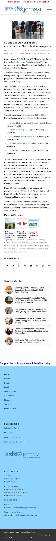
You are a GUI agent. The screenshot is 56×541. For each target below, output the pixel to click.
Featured (43, 50)
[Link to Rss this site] (50, 535)
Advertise (8, 476)
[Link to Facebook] (38, 535)
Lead (48, 50)
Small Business (10, 391)
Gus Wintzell (44, 53)
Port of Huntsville (19, 249)
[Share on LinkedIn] (31, 265)
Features (7, 379)
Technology (9, 404)
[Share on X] (13, 265)
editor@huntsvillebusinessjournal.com (20, 515)
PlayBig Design (14, 532)
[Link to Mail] (46, 535)
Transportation (19, 53)
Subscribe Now (14, 2)
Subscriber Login (29, 2)
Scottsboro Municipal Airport (23, 150)
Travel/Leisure (30, 53)
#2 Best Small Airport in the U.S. (34, 191)
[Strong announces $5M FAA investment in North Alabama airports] (28, 30)
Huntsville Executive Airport (22, 136)
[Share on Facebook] (7, 265)
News (6, 53)
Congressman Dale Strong (33, 240)
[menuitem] (14, 2)
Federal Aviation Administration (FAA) (27, 62)
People (11, 53)
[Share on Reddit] (43, 265)
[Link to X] (42, 535)
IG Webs (32, 532)
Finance (7, 400)
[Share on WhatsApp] (19, 265)
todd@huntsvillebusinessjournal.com (20, 507)
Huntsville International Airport (24, 123)
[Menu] (48, 9)
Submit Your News (12, 479)
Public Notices (10, 408)
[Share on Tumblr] (37, 265)
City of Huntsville (16, 240)
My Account (44, 2)
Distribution (9, 482)
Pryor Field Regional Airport (22, 130)
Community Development (30, 50)
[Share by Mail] (49, 265)
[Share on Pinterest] (25, 265)
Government (9, 396)
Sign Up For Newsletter (14, 442)
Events (7, 383)
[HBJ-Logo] (23, 9)
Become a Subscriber (13, 437)
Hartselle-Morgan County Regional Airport (21, 243)
